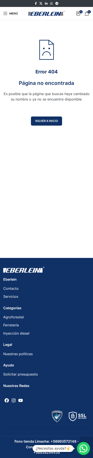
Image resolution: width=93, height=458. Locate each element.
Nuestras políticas (18, 354)
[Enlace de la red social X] (41, 3)
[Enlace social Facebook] (36, 3)
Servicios (10, 296)
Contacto (11, 288)
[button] (83, 448)
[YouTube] (20, 400)
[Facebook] (6, 400)
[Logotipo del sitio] (46, 13)
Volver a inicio (46, 121)
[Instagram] (13, 400)
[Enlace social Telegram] (57, 3)
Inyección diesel (16, 333)
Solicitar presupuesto (20, 374)
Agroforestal (13, 317)
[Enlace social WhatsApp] (51, 3)
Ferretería (11, 325)
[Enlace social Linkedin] (46, 3)
